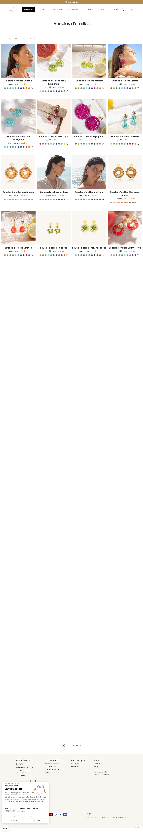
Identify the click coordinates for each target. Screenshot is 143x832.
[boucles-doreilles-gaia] (89, 599)
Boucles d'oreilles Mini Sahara (53, 619)
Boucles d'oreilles (51, 764)
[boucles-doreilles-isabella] (89, 333)
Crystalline (13, 88)
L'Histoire (75, 764)
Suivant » (77, 745)
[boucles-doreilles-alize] (54, 280)
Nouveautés (28, 10)
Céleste (16, 88)
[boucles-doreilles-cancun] (18, 61)
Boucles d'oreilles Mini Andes (54, 458)
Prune (100, 255)
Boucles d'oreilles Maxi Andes (18, 192)
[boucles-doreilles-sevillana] (89, 280)
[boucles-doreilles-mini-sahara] (54, 599)
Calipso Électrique (93, 626)
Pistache (111, 255)
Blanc (18, 199)
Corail (29, 88)
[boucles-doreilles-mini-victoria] (125, 228)
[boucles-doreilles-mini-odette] (18, 491)
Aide (102, 10)
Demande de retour (101, 774)
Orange (26, 199)
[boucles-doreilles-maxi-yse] (54, 707)
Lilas (127, 255)
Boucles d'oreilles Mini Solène (18, 674)
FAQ (96, 766)
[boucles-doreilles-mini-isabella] (54, 333)
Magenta (85, 626)
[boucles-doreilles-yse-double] (125, 543)
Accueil (12, 39)
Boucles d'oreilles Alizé (54, 300)
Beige (5, 199)
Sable (26, 413)
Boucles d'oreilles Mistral (125, 80)
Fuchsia (24, 88)
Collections (20, 39)
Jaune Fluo (7, 199)
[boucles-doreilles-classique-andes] (125, 172)
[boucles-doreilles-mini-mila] (125, 116)
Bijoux (42, 10)
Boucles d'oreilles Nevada (18, 300)
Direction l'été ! (57, 10)
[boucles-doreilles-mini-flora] (125, 655)
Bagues (47, 772)
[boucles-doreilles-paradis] (89, 61)
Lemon (7, 88)
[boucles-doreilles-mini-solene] (18, 655)
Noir (126, 626)
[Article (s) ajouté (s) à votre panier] (132, 10)
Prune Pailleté (90, 626)
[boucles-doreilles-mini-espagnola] (18, 116)
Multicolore (26, 88)
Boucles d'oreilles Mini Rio (124, 458)
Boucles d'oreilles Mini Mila (125, 136)
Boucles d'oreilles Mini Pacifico (89, 458)
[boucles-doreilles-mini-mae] (18, 707)
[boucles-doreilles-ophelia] (54, 228)
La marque (89, 10)
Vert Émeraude (51, 91)
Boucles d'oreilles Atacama (53, 405)
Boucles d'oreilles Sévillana (89, 300)
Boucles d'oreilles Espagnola (89, 136)
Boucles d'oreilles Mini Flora (124, 674)
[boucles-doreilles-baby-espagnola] (54, 61)
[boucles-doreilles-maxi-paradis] (18, 438)
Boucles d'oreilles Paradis (89, 80)
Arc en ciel (127, 202)
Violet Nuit (97, 255)
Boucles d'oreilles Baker (89, 405)
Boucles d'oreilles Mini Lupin (53, 136)
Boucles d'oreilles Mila (124, 300)
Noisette (21, 413)
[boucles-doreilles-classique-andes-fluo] (54, 543)
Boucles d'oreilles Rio (18, 405)
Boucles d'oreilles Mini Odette (18, 510)
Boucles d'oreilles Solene (18, 563)
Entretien (97, 769)
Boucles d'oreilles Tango (18, 353)
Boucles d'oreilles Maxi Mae (53, 674)
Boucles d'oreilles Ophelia (53, 247)
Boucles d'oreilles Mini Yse (18, 247)
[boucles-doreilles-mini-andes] (54, 438)
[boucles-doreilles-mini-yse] (18, 228)
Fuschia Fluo (16, 199)
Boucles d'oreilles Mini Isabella (54, 353)
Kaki (133, 202)
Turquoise (5, 88)
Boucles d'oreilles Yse (124, 510)
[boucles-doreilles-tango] (18, 333)
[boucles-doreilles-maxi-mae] (54, 655)
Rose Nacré (88, 626)
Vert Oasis (10, 88)
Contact (97, 764)
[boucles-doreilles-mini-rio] (125, 438)
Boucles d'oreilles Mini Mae (18, 727)
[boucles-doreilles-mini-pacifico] (89, 438)
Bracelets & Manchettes (53, 769)
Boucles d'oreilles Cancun (18, 80)
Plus (32, 88)
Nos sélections (73, 10)
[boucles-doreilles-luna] (54, 491)
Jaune (64, 144)
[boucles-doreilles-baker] (89, 385)
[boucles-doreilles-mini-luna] (89, 172)
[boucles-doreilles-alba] (89, 655)
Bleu (18, 88)
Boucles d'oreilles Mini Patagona (89, 247)
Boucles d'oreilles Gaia (89, 619)
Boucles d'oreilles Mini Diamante (125, 405)
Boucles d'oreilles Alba (89, 674)
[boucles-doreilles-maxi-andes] (18, 172)
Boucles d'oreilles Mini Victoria (125, 247)
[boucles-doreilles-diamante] (125, 333)
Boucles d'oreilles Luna (54, 510)
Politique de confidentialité (101, 818)
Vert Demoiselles (81, 255)
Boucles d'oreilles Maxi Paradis (18, 458)
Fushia (29, 199)
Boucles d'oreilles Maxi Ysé (54, 727)
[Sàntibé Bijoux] (13, 9)
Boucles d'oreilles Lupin (89, 510)
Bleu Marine (21, 88)
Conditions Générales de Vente (118, 818)
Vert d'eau (119, 255)
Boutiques (115, 10)
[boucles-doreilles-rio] (18, 385)
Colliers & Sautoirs (52, 766)
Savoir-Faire (75, 766)
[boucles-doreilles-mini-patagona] (89, 228)
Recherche (89, 818)
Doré (100, 360)
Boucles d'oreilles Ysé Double (124, 563)
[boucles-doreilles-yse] (125, 491)
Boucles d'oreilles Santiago (54, 192)
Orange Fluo (13, 199)
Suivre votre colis (100, 772)
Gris (29, 629)
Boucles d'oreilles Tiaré (125, 619)
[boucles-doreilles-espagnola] (89, 116)
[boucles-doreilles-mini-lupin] (54, 116)
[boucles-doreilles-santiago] (54, 172)
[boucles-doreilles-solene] (18, 543)
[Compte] (122, 10)
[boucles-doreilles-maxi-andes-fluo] (89, 543)
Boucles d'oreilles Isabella (89, 353)
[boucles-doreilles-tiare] (125, 599)
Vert (135, 202)
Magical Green (96, 626)
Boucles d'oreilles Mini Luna (89, 192)
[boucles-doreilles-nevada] (18, 280)
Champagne (114, 144)
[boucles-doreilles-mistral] (125, 61)
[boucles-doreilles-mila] (125, 280)
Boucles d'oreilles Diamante (124, 353)
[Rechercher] (127, 10)
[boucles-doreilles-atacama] (54, 385)
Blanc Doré (21, 199)
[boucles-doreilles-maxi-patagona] (18, 599)
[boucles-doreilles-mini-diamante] (125, 385)
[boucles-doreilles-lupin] (89, 491)
